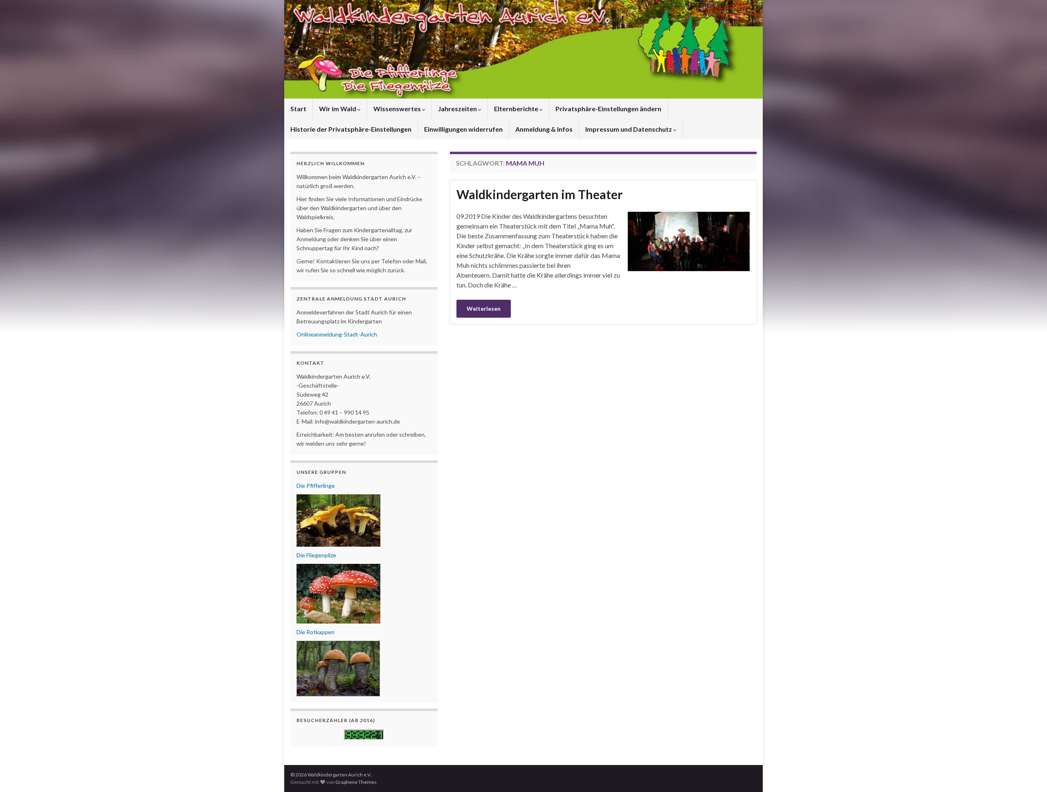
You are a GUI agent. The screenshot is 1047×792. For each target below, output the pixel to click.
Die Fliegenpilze (316, 555)
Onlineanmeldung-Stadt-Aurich (337, 334)
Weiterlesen (484, 308)
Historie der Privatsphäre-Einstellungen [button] (350, 129)
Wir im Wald (338, 108)
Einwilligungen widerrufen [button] (463, 129)
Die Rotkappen (316, 631)
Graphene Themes (356, 782)
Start (298, 108)
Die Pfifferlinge (316, 485)
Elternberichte (516, 108)
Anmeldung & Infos (544, 129)
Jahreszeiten (458, 108)
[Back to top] (1028, 773)
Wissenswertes (397, 108)
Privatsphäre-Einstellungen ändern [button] (608, 108)
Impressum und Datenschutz (629, 129)
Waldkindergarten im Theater (539, 194)
